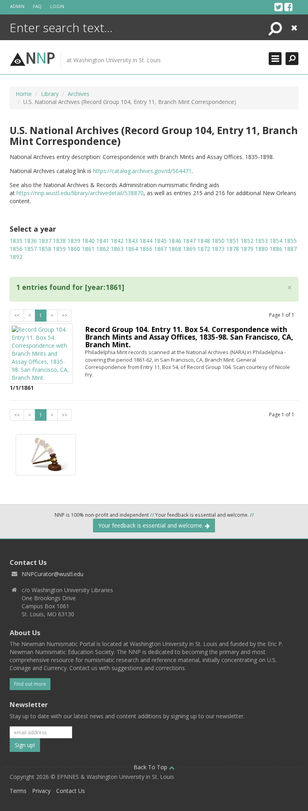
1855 (290, 241)
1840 (88, 241)
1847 (189, 241)
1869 (189, 249)
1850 (218, 241)
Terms (18, 791)
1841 (102, 241)
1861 (88, 249)
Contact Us (70, 791)
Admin (17, 6)
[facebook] (288, 7)
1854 (276, 241)
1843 (131, 241)
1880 (261, 249)
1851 (232, 241)
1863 (117, 249)
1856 (16, 249)
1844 (146, 241)
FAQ (37, 6)
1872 (203, 249)
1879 (247, 249)
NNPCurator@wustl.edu (52, 574)
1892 (16, 257)
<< (17, 315)
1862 (102, 249)
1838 (59, 241)
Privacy (41, 791)
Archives (78, 94)
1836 (30, 241)
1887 (290, 249)
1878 (232, 249)
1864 (131, 249)
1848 (203, 241)
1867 (160, 249)
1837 (44, 241)
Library (50, 94)
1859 (59, 249)
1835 (16, 241)
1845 (160, 241)
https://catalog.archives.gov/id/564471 (142, 171)
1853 (261, 241)
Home (24, 94)
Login (57, 6)
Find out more (30, 684)
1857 (30, 249)
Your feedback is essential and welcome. (151, 525)
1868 (174, 249)
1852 (247, 241)
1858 (44, 249)
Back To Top (151, 767)
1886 (276, 249)
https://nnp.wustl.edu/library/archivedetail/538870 (80, 193)
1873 (218, 249)
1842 (117, 241)
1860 (73, 249)
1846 (174, 241)
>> (64, 315)
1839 (73, 241)
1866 (146, 249)
